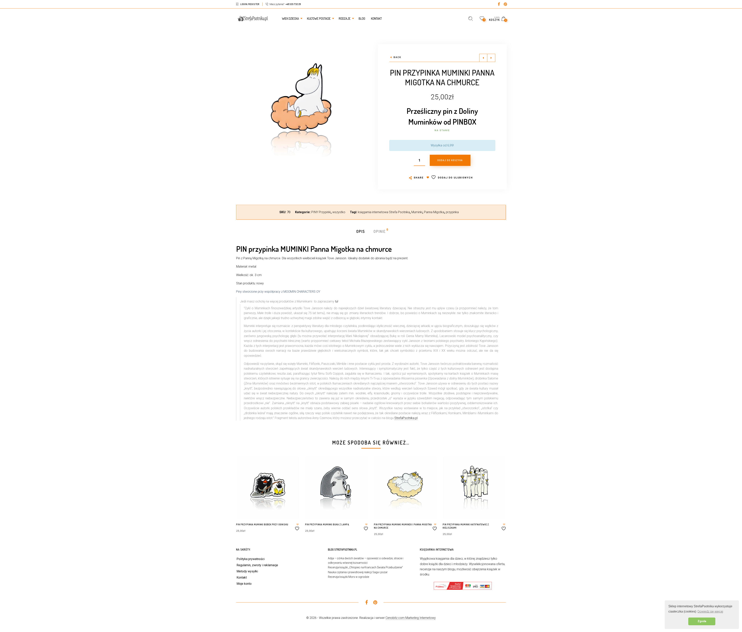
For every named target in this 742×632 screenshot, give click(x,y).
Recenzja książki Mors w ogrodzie (348, 576)
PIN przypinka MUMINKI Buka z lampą (327, 524)
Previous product (483, 58)
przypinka (452, 212)
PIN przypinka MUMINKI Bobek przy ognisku (262, 524)
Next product (491, 58)
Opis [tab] (360, 231)
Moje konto (244, 584)
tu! (336, 301)
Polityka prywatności (251, 559)
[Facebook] (499, 4)
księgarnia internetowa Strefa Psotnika (384, 212)
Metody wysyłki (247, 571)
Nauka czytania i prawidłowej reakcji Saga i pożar (358, 572)
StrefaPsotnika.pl (406, 418)
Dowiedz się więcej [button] (710, 611)
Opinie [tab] (380, 231)
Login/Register (250, 4)
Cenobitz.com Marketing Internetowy (410, 618)
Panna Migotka (434, 212)
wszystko (338, 212)
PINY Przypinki (321, 212)
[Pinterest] (505, 4)
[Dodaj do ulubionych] (297, 527)
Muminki (416, 212)
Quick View (292, 465)
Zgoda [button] (702, 621)
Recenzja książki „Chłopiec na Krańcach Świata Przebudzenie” (365, 567)
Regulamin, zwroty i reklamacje (257, 565)
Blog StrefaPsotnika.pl (342, 549)
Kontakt (242, 577)
